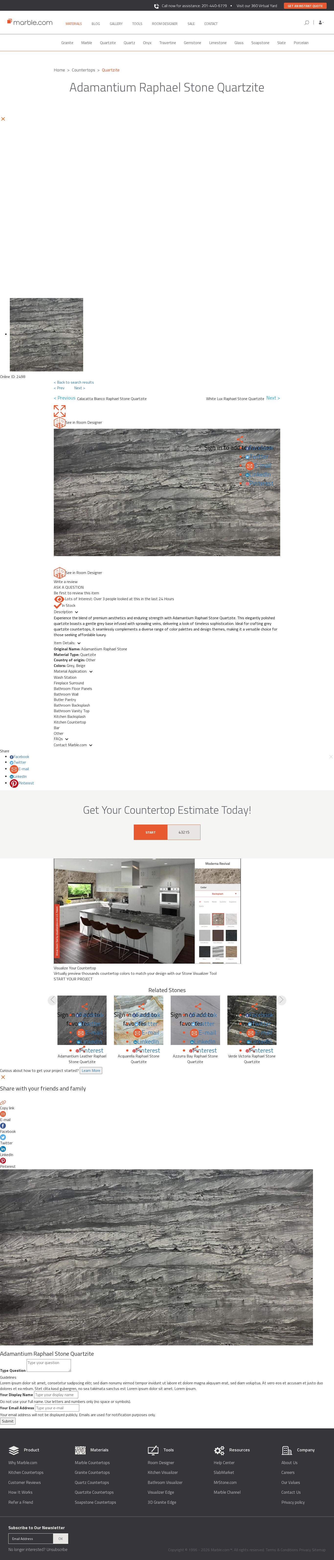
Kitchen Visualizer (163, 1472)
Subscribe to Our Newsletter (36, 1527)
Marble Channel (227, 1492)
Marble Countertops (92, 1463)
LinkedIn (260, 474)
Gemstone (192, 43)
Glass (239, 43)
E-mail (262, 465)
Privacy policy (293, 1502)
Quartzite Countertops (94, 1492)
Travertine (167, 43)
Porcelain (301, 43)
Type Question (13, 1370)
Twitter (258, 456)
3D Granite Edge (162, 1502)
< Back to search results (74, 382)
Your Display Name (16, 1395)
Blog (96, 23)
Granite (67, 43)
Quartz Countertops (92, 1483)
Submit (8, 1421)
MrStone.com (225, 1483)
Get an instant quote (305, 5)
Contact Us (291, 1492)
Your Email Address (17, 1408)
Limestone (218, 43)
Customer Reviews (24, 1483)
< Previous (65, 397)
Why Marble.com (22, 1463)
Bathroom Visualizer (165, 1483)
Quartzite (108, 43)
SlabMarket (224, 1472)
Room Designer (161, 1463)
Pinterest (261, 483)
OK (60, 1538)
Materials (74, 23)
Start (150, 832)
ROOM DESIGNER (165, 23)
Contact (211, 23)
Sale (191, 23)
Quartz (129, 43)
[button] (321, 22)
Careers (288, 1472)
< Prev (59, 388)
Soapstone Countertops (95, 1502)
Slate (281, 43)
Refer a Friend (20, 1502)
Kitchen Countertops (26, 1472)
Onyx (147, 43)
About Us (289, 1463)
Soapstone (260, 43)
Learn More (91, 1070)
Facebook (261, 447)
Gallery (116, 23)
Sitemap (319, 1550)
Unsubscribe (56, 1549)
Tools (137, 23)
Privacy (305, 1550)
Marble (86, 43)
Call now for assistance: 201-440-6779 (194, 6)
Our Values (290, 1483)
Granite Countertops (92, 1472)
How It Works (20, 1492)
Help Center (224, 1463)
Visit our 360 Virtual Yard (257, 6)
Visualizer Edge (161, 1492)
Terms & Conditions (282, 1550)
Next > (79, 388)
